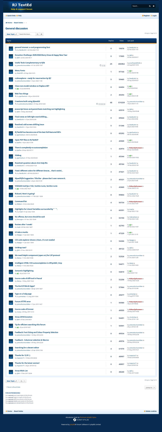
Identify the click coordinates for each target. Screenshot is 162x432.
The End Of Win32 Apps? (25, 286)
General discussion (16, 28)
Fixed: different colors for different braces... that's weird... (39, 170)
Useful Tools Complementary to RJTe (30, 63)
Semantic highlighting (24, 270)
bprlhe (19, 142)
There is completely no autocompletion (31, 147)
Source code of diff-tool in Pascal (28, 278)
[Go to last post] (137, 48)
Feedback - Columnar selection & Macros (32, 340)
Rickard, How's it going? (25, 193)
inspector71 (20, 358)
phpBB (72, 424)
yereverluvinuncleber (23, 65)
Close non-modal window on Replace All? (32, 86)
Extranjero (20, 219)
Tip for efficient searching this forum (30, 324)
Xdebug (18, 155)
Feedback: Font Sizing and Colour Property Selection (36, 332)
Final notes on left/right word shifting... (31, 117)
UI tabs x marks (21, 232)
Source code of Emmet (24, 309)
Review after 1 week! (23, 224)
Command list (21, 201)
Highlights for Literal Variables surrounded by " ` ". (36, 209)
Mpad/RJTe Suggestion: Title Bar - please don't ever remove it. (40, 178)
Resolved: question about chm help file (31, 163)
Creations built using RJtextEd (27, 101)
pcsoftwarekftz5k (134, 63)
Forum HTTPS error (23, 301)
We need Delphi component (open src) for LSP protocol (37, 255)
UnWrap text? (20, 247)
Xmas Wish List (21, 370)
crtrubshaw (133, 317)
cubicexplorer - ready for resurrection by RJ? (33, 78)
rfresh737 (20, 73)
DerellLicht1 (23, 50)
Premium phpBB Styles (88, 417)
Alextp (19, 258)
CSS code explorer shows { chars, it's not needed (35, 240)
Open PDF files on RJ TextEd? (26, 140)
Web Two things (21, 93)
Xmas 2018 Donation (23, 317)
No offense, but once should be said (30, 217)
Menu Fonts (20, 70)
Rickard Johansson (135, 148)
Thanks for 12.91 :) (22, 355)
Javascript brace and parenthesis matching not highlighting (40, 109)
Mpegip (19, 235)
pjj (130, 71)
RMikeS (19, 204)
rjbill (18, 58)
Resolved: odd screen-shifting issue (29, 124)
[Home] (19, 6)
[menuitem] (18, 15)
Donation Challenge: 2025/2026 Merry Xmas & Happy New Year (41, 55)
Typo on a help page (23, 294)
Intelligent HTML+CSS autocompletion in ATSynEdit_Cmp (38, 263)
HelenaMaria (133, 217)
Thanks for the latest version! (27, 363)
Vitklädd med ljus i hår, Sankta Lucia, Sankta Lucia (36, 186)
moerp (19, 312)
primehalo (22, 296)
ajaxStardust (23, 96)
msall (20, 212)
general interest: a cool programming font (32, 47)
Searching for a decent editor (27, 347)
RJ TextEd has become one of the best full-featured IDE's (38, 132)
